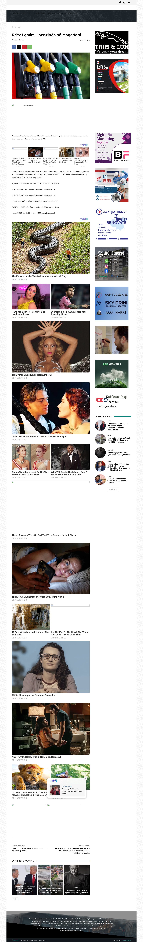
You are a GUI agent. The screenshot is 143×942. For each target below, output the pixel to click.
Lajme (19, 27)
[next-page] (16, 899)
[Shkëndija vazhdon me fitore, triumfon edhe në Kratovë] (100, 479)
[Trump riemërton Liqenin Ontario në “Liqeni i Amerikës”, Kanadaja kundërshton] (24, 880)
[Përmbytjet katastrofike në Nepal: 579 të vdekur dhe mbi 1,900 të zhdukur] (51, 880)
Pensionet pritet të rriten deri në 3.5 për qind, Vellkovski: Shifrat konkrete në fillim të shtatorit (118, 467)
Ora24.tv (16, 940)
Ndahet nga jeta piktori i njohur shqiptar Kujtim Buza (76, 892)
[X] (19, 47)
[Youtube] (129, 2)
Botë (24, 883)
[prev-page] (13, 899)
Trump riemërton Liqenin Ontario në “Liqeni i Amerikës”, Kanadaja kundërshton (24, 890)
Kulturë (76, 887)
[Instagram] (124, 2)
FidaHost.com (126, 940)
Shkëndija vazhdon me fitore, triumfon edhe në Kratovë (117, 481)
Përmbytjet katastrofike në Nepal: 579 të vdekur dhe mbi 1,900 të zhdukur (50, 891)
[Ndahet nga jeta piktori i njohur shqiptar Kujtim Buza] (77, 880)
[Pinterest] (24, 47)
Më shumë (112, 490)
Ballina (14, 27)
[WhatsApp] (29, 47)
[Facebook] (120, 2)
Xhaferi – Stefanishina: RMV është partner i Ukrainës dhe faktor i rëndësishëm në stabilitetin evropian (72, 850)
